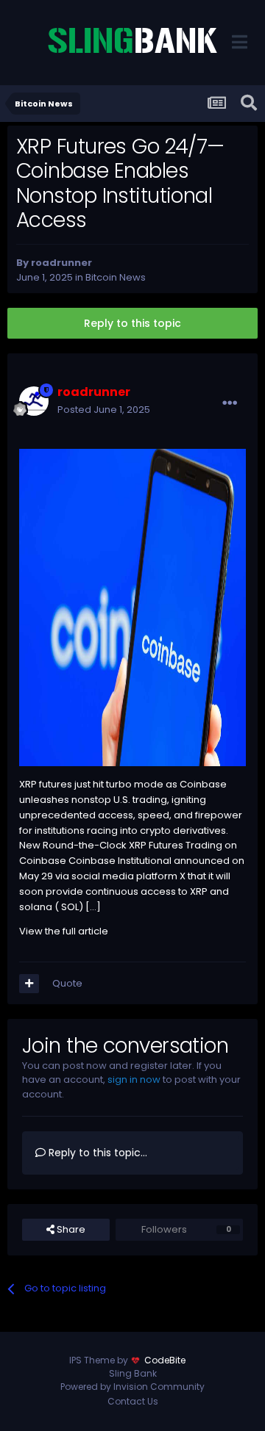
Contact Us (132, 1401)
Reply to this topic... (96, 1152)
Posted (103, 410)
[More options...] (229, 403)
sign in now (133, 1079)
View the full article (63, 931)
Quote (67, 983)
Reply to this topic (132, 323)
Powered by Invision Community (132, 1386)
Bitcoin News (115, 277)
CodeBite (165, 1360)
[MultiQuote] (29, 983)
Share (69, 1229)
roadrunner (61, 263)
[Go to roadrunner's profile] (34, 401)
